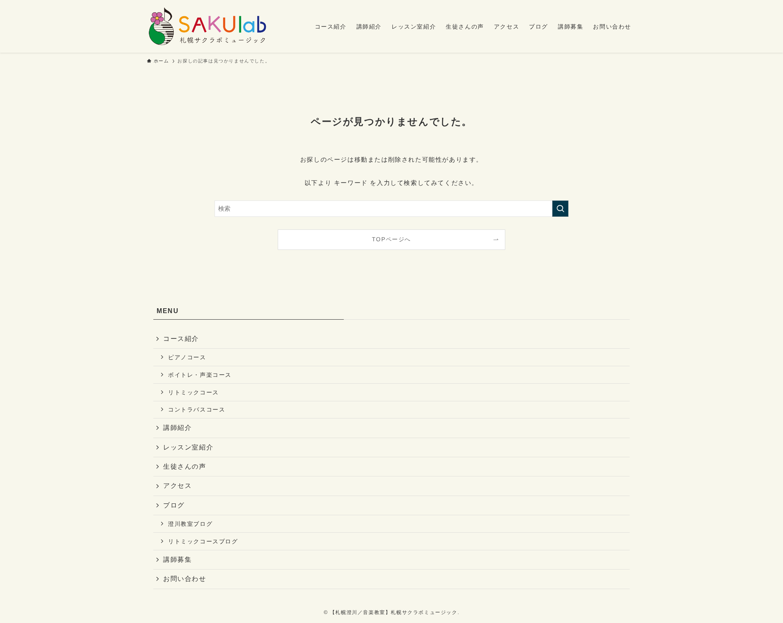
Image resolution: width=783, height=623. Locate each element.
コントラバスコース (196, 409)
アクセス (177, 485)
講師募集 (177, 559)
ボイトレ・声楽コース (200, 375)
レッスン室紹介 (188, 447)
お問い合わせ (184, 578)
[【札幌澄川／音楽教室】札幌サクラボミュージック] (207, 26)
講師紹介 (177, 427)
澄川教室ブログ (190, 524)
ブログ (174, 505)
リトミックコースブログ (203, 541)
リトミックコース (193, 392)
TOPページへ (391, 239)
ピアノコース (187, 357)
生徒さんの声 (184, 466)
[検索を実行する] (560, 208)
